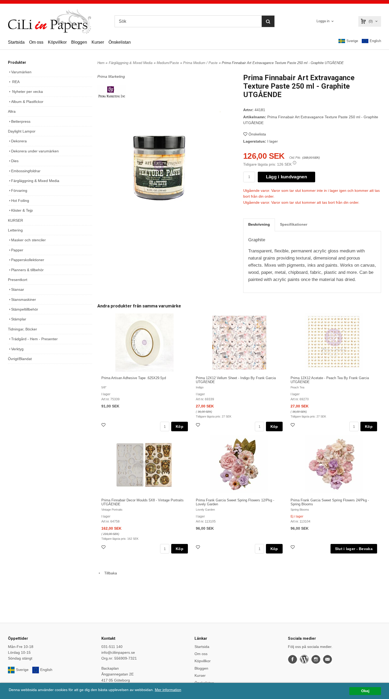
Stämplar (18, 319)
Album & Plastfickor (27, 101)
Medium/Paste (168, 63)
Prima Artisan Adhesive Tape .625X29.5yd (133, 378)
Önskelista (257, 134)
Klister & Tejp (22, 210)
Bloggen (79, 42)
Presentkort (17, 280)
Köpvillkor (57, 42)
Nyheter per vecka (27, 91)
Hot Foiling (20, 200)
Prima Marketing (111, 76)
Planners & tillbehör (27, 270)
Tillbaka (109, 573)
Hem (101, 63)
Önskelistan (119, 42)
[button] (294, 163)
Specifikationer (293, 224)
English (375, 41)
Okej (365, 691)
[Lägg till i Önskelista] (104, 425)
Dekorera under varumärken (35, 151)
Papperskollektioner (27, 260)
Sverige (352, 41)
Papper (17, 250)
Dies (15, 161)
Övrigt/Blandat (20, 359)
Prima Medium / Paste (200, 63)
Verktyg (17, 349)
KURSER (15, 220)
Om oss (36, 42)
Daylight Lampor (21, 131)
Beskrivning (259, 224)
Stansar (17, 289)
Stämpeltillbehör (24, 309)
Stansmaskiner (23, 299)
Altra (12, 111)
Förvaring (19, 190)
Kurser (98, 42)
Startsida (16, 42)
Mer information (168, 690)
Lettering (15, 230)
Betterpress (20, 121)
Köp (179, 426)
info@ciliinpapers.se (118, 652)
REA (15, 82)
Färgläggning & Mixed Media (35, 181)
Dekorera (19, 141)
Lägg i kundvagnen (286, 176)
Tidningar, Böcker (22, 329)
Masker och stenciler (28, 240)
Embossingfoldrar (25, 171)
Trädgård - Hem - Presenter (34, 339)
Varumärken (21, 72)
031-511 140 (112, 646)
